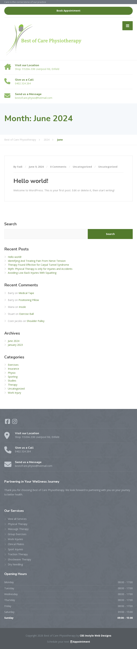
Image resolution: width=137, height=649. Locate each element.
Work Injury (14, 392)
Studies (12, 380)
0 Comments (58, 166)
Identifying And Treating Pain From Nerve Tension (37, 260)
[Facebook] (8, 422)
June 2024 (13, 341)
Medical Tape (26, 293)
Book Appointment (68, 10)
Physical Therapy (17, 524)
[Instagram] (14, 422)
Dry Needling (15, 564)
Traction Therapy (18, 554)
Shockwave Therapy (19, 559)
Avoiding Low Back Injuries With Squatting (32, 272)
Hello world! (30, 181)
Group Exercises (17, 534)
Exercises (13, 364)
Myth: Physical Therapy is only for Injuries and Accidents (40, 268)
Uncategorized (82, 166)
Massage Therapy (18, 529)
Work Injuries (15, 539)
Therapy (12, 384)
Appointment (81, 641)
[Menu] (127, 25)
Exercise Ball (26, 314)
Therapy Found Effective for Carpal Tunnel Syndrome (38, 264)
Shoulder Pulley (35, 321)
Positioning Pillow (29, 300)
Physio (12, 372)
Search (10, 224)
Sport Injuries (15, 549)
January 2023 (15, 344)
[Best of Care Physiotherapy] (43, 38)
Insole (22, 307)
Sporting (12, 376)
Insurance (13, 368)
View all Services (17, 519)
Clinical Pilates (16, 544)
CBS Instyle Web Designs (95, 635)
